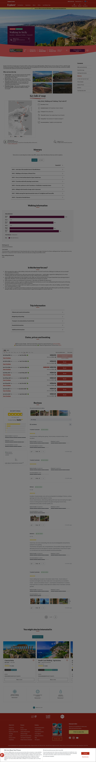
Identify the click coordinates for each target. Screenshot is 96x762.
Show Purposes (85, 756)
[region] (48, 755)
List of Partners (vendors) (48, 756)
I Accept (85, 753)
